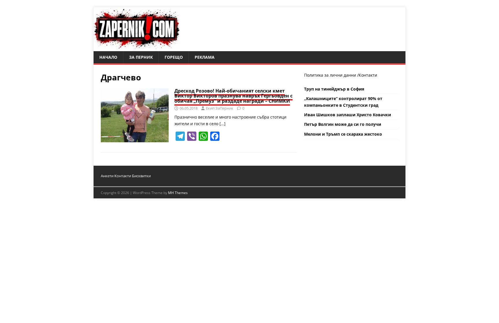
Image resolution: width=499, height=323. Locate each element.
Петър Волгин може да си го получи (342, 124)
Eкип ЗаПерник (219, 108)
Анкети (107, 175)
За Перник (141, 57)
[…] (222, 123)
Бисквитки (141, 175)
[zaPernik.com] (137, 48)
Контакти (368, 75)
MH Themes (178, 192)
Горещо (174, 57)
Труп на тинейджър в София (334, 89)
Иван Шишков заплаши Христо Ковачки (347, 114)
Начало (108, 57)
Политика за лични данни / (331, 75)
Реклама (205, 57)
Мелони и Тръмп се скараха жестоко (343, 134)
